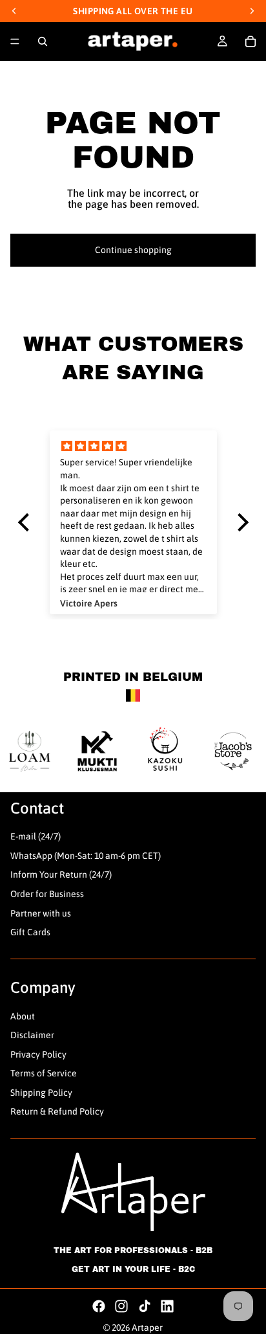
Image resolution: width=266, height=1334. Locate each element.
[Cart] (250, 41)
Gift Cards (30, 932)
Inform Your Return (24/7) (61, 874)
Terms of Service (43, 1073)
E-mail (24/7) (35, 836)
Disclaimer (32, 1035)
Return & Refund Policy (57, 1111)
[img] (133, 446)
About (22, 1016)
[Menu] (15, 41)
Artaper (147, 1327)
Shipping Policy (41, 1092)
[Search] (42, 41)
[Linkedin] (167, 1306)
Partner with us (40, 913)
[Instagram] (121, 1306)
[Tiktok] (144, 1306)
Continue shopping (133, 250)
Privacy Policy (38, 1054)
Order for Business (47, 894)
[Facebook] (99, 1306)
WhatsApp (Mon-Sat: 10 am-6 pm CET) (85, 855)
